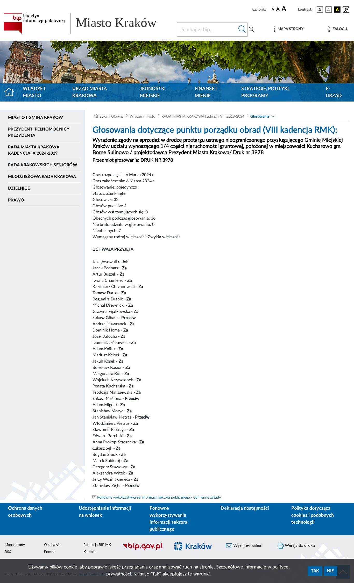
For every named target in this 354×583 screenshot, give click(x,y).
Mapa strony (15, 545)
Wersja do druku (299, 545)
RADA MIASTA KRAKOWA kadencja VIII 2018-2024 (202, 116)
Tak (315, 571)
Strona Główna (112, 116)
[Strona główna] (11, 92)
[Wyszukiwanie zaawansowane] (251, 29)
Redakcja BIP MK (97, 545)
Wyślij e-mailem (247, 545)
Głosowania (259, 116)
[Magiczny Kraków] (195, 549)
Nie (330, 571)
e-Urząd (334, 92)
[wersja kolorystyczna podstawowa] (320, 9)
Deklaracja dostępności (245, 508)
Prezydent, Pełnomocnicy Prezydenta (38, 132)
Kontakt (89, 552)
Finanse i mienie (206, 92)
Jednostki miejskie (153, 92)
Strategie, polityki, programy (265, 92)
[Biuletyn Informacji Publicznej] (144, 549)
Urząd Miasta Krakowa (89, 92)
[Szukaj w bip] (242, 30)
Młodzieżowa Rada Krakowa (42, 177)
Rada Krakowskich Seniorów (42, 165)
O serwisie (52, 545)
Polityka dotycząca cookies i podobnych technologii (312, 515)
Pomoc (49, 552)
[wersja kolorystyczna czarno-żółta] (337, 9)
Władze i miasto (34, 92)
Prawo (16, 200)
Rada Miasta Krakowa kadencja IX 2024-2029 (33, 150)
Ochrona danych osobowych (25, 512)
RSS (8, 552)
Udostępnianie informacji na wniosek (105, 512)
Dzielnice (19, 188)
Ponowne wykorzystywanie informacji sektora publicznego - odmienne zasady (159, 497)
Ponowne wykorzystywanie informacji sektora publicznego (168, 519)
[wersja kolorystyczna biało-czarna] (328, 9)
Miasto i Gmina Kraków (35, 118)
